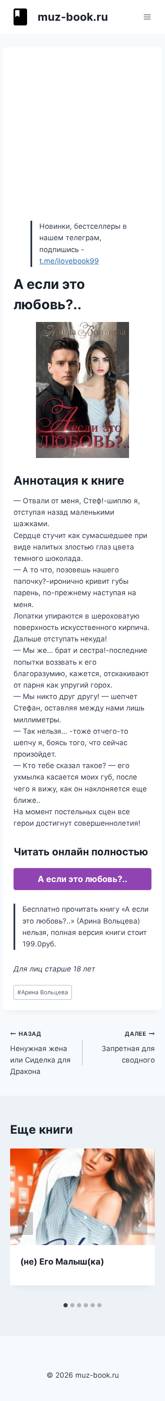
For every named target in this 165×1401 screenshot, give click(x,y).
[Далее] (139, 1223)
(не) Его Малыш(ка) (62, 1262)
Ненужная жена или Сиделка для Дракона (40, 1053)
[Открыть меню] (147, 16)
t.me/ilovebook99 (69, 261)
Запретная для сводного (128, 1047)
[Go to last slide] (25, 1223)
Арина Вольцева (42, 992)
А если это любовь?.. (82, 879)
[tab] (65, 1305)
